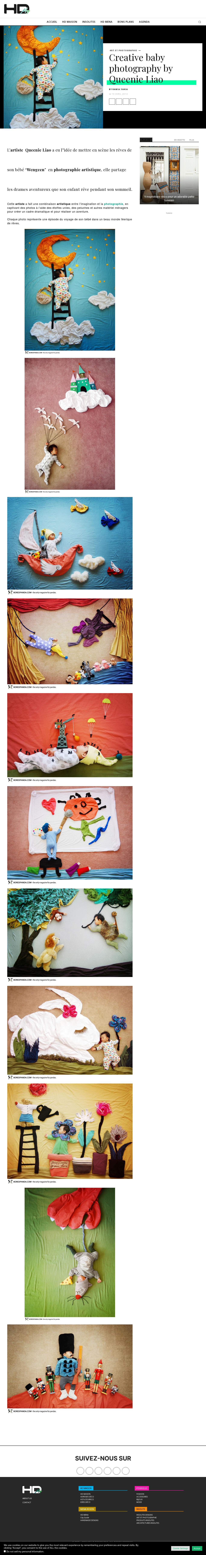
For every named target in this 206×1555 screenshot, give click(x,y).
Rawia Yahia (120, 89)
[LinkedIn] (107, 1471)
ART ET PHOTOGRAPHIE (123, 50)
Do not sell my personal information (24, 1551)
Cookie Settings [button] (180, 1548)
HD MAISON (86, 1488)
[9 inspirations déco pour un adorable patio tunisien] (169, 175)
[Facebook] (112, 102)
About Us (27, 1498)
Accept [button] (197, 1548)
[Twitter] (125, 1471)
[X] (119, 102)
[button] (199, 22)
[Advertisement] (110, 8)
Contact (26, 1502)
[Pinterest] (126, 102)
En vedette (179, 140)
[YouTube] (116, 1471)
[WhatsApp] (133, 102)
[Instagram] (98, 1471)
